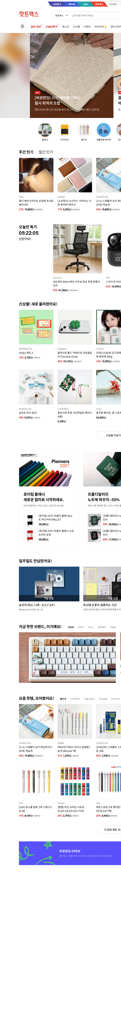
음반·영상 (36, 26)
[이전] (18, 175)
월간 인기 (46, 152)
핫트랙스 (59, 15)
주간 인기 (26, 152)
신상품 (76, 26)
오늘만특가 (51, 26)
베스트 (65, 26)
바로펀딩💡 (101, 26)
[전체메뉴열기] (22, 26)
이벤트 (87, 26)
